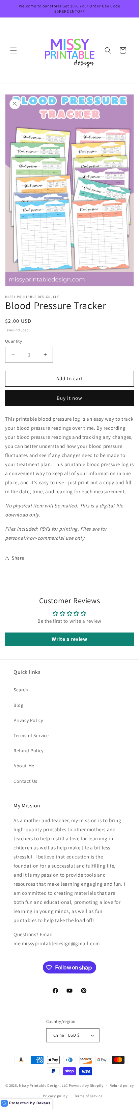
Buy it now (69, 398)
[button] (13, 50)
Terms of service (88, 1096)
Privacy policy (55, 1096)
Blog (18, 705)
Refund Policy (28, 751)
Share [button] (18, 558)
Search (20, 690)
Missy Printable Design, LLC (43, 1085)
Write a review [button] (69, 639)
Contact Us (25, 781)
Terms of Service (31, 735)
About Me (23, 766)
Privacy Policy (28, 720)
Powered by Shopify (86, 1085)
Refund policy (122, 1085)
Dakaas (43, 1103)
